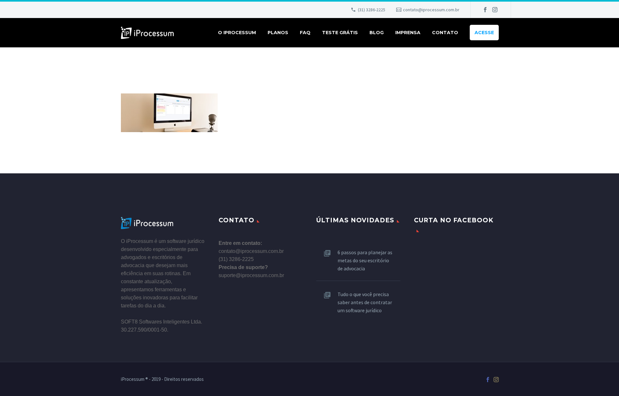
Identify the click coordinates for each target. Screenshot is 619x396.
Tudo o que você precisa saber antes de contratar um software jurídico (365, 302)
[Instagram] (495, 9)
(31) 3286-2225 (371, 10)
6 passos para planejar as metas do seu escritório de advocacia (365, 260)
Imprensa (407, 32)
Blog (376, 32)
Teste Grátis (340, 32)
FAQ (305, 32)
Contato (445, 32)
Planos (278, 32)
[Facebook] (485, 9)
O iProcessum (237, 32)
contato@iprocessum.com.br (431, 10)
